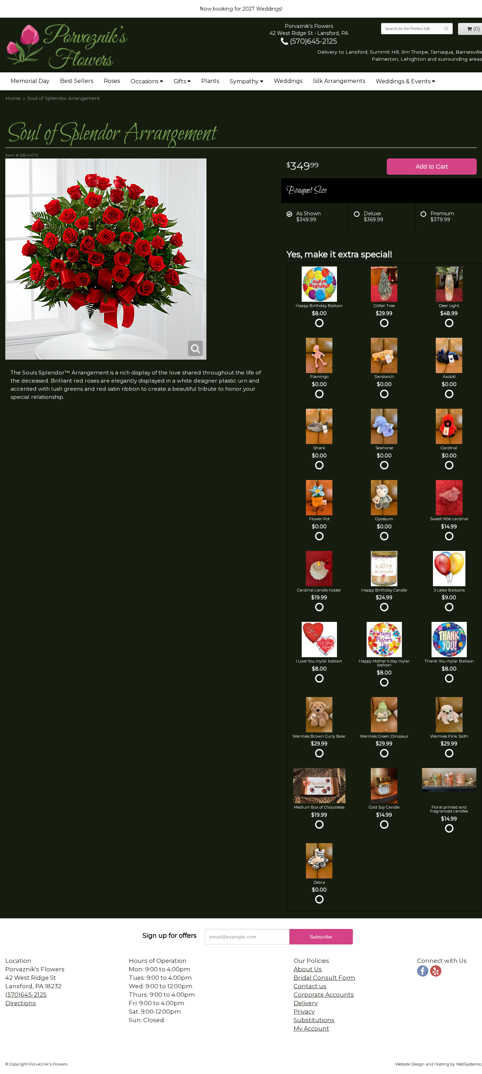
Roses (112, 81)
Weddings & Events (403, 81)
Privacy (304, 1011)
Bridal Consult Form (324, 977)
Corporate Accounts (324, 994)
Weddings (288, 81)
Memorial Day (30, 81)
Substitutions (314, 1020)
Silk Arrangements (339, 81)
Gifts (180, 81)
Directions (20, 1003)
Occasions (144, 81)
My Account (311, 1028)
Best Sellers (76, 81)
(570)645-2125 (312, 41)
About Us (308, 969)
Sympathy (244, 81)
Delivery (306, 1003)
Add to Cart (432, 166)
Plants (210, 81)
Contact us (310, 986)
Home (12, 98)
